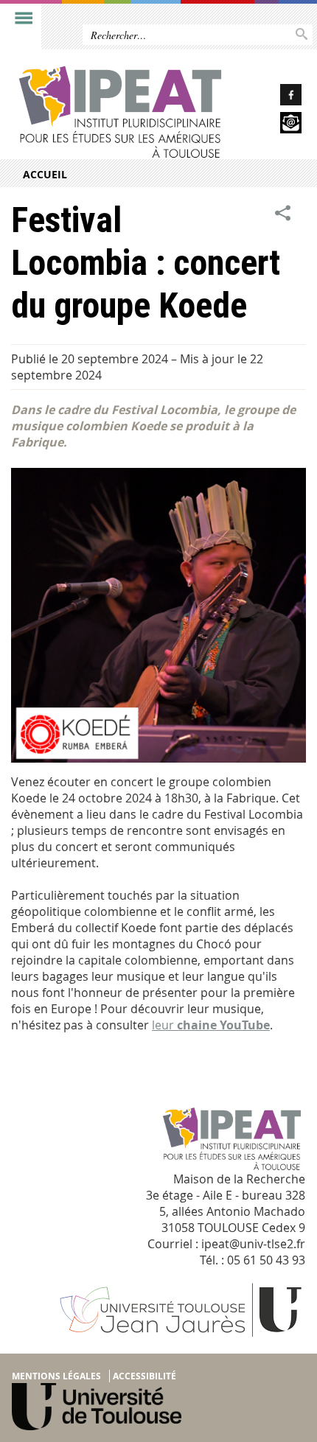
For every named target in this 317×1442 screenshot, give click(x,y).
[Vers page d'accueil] (127, 112)
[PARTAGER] (283, 213)
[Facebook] (278, 97)
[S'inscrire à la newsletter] (278, 125)
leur (211, 1025)
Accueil (45, 174)
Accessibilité (144, 1376)
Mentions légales (56, 1376)
